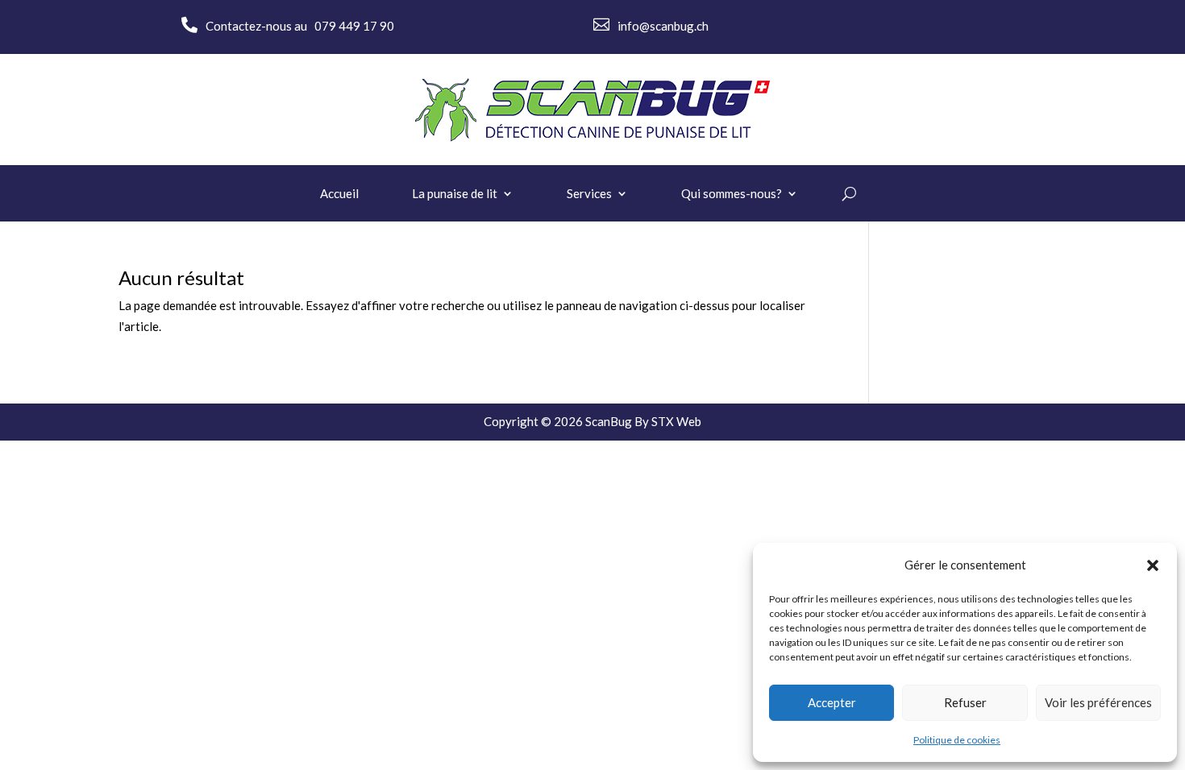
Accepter (832, 702)
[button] (1153, 565)
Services (589, 194)
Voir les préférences (1098, 702)
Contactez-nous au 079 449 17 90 (300, 26)
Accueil (339, 194)
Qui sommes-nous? (731, 194)
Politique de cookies (956, 740)
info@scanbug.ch (663, 26)
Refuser (965, 702)
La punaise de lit (454, 194)
